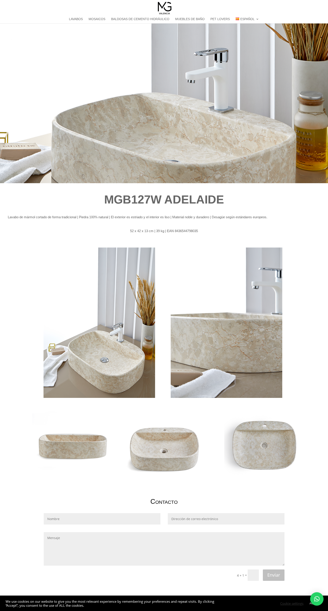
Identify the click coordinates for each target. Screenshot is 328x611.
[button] (317, 599)
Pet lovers (220, 19)
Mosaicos (97, 19)
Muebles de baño (190, 19)
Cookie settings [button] (291, 603)
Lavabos (76, 19)
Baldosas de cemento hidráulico (140, 19)
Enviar (273, 575)
